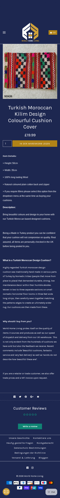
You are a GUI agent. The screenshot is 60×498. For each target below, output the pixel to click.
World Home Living (33, 476)
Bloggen (43, 458)
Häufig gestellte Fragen (19, 443)
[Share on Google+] (31, 397)
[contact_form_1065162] (6, 491)
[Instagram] (32, 468)
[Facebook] (28, 468)
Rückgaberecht (45, 443)
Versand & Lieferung (23, 458)
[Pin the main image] (26, 397)
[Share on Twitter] (20, 397)
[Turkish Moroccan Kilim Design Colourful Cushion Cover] (30, 46)
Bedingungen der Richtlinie (30, 453)
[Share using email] (38, 397)
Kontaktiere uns (42, 438)
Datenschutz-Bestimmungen (30, 448)
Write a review (30, 426)
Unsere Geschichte (19, 438)
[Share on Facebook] (15, 397)
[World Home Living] (30, 32)
